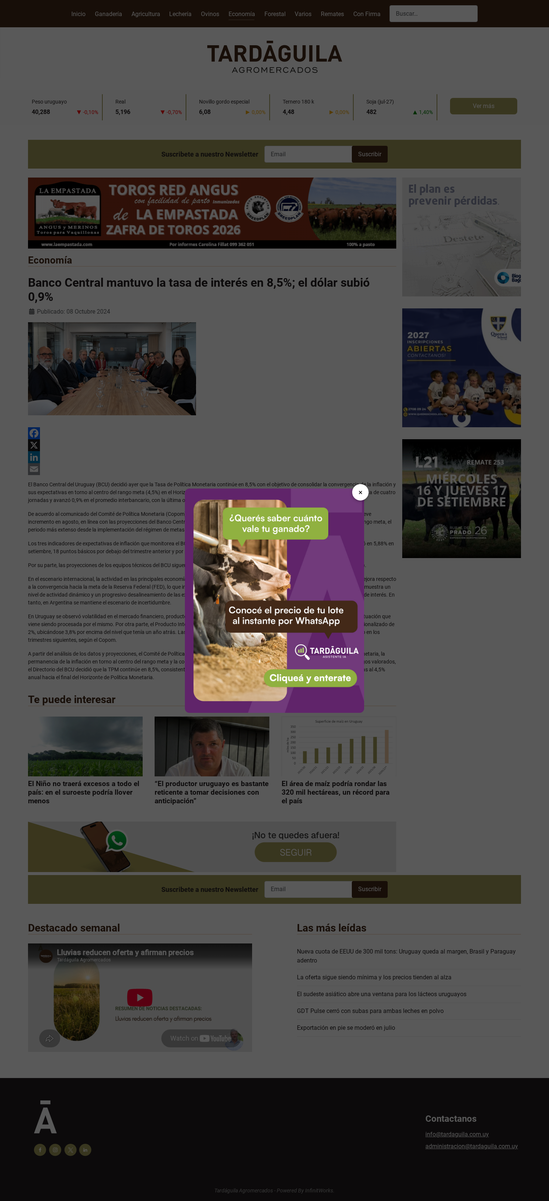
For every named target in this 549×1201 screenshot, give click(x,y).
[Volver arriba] (536, 1187)
